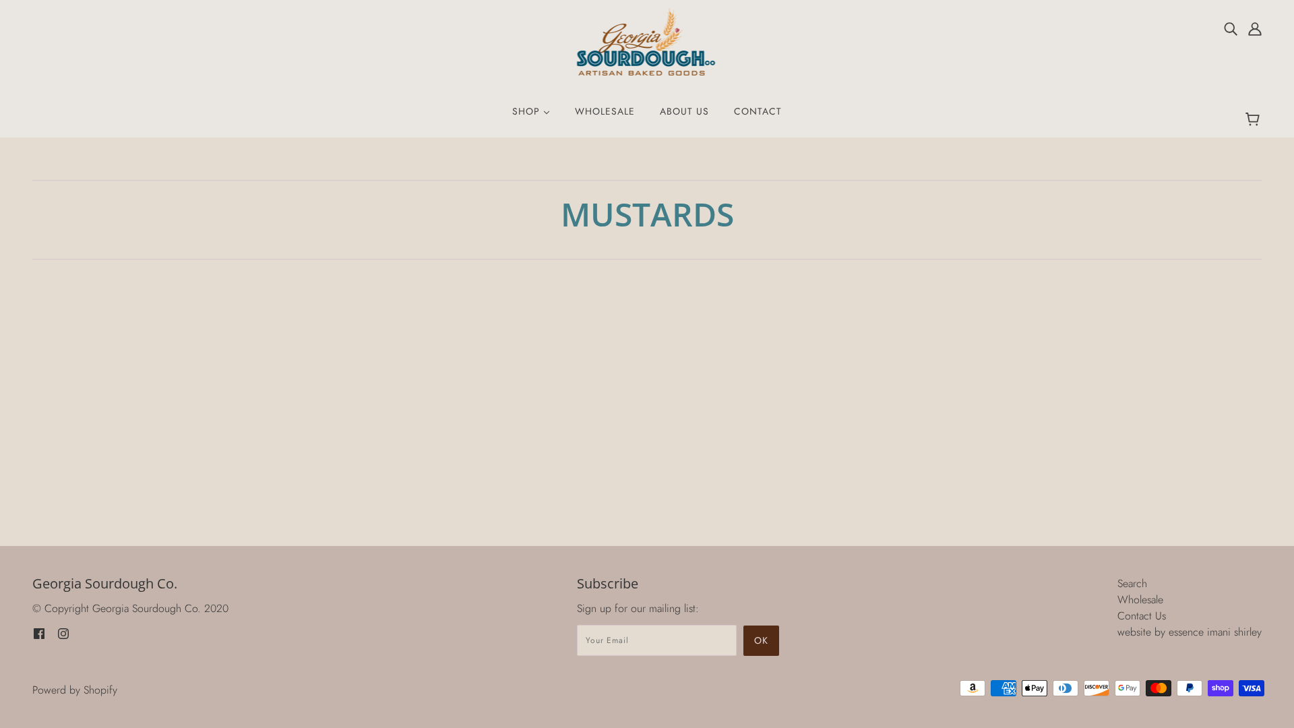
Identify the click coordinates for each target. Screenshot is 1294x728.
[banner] (647, 41)
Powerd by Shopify (74, 690)
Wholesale (1140, 599)
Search (1132, 583)
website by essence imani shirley (1189, 632)
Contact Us (1141, 616)
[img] (1231, 28)
